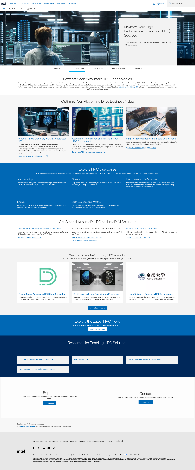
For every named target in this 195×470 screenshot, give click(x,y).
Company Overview (40, 441)
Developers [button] (49, 3)
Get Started (98, 69)
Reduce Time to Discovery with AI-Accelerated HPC (42, 140)
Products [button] (14, 3)
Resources (138, 69)
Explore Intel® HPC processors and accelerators (89, 152)
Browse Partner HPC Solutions (142, 228)
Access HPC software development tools (141, 147)
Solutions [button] (36, 3)
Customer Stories (118, 69)
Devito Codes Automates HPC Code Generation (42, 294)
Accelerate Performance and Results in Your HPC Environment (95, 140)
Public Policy (119, 441)
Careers (81, 441)
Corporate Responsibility (96, 441)
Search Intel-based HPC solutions (138, 237)
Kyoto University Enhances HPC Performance (150, 294)
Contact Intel (53, 441)
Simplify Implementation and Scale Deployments (151, 138)
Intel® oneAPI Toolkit (81, 359)
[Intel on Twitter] (38, 448)
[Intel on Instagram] (53, 448)
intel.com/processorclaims (27, 426)
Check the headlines (97, 329)
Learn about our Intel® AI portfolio (84, 241)
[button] (97, 129)
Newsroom (64, 441)
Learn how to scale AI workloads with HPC (33, 156)
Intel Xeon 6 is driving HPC (128, 87)
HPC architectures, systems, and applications (145, 359)
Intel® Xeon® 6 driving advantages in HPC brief (36, 359)
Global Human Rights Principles (157, 459)
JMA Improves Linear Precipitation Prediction (96, 294)
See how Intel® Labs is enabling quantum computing (39, 369)
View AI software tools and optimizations (86, 237)
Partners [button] (61, 3)
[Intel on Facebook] (33, 448)
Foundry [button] (72, 3)
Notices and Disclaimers (69, 459)
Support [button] (25, 3)
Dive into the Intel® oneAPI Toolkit (30, 237)
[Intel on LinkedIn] (43, 448)
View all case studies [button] (97, 308)
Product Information (76, 69)
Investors (73, 441)
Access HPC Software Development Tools (40, 228)
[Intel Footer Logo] (21, 451)
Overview (56, 69)
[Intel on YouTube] (48, 448)
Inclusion (110, 441)
